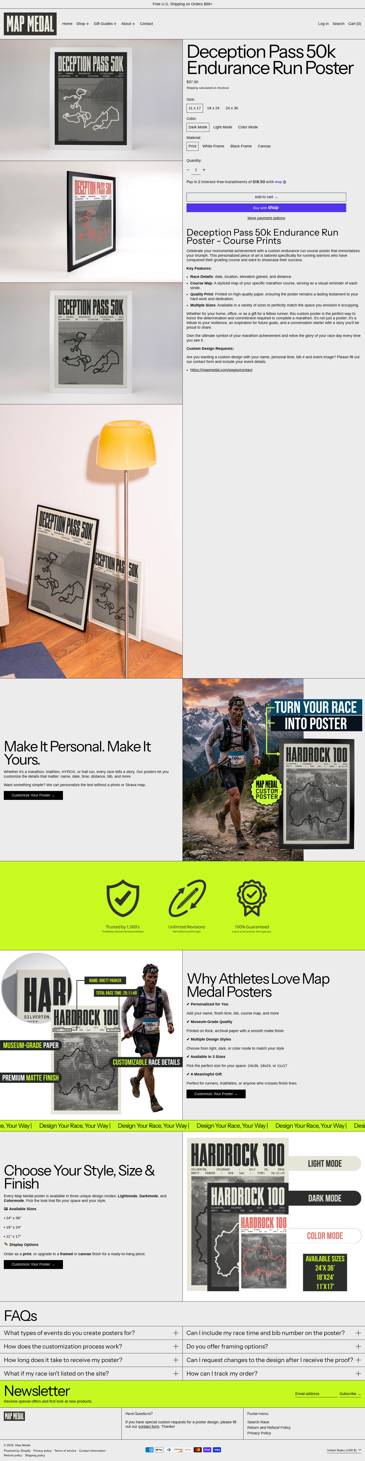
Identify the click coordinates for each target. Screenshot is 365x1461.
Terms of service (65, 1450)
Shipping (192, 87)
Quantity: (194, 160)
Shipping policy (35, 1455)
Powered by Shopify (17, 1450)
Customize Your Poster (31, 795)
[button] (338, 24)
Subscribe (347, 1394)
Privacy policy (42, 1450)
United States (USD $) (342, 1450)
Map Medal (22, 1445)
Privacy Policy (259, 1433)
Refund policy (13, 1455)
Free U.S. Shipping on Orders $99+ (182, 4)
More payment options (266, 218)
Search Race (258, 1422)
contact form (148, 1426)
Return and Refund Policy (269, 1427)
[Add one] (204, 169)
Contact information (92, 1450)
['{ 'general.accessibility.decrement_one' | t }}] (188, 169)
